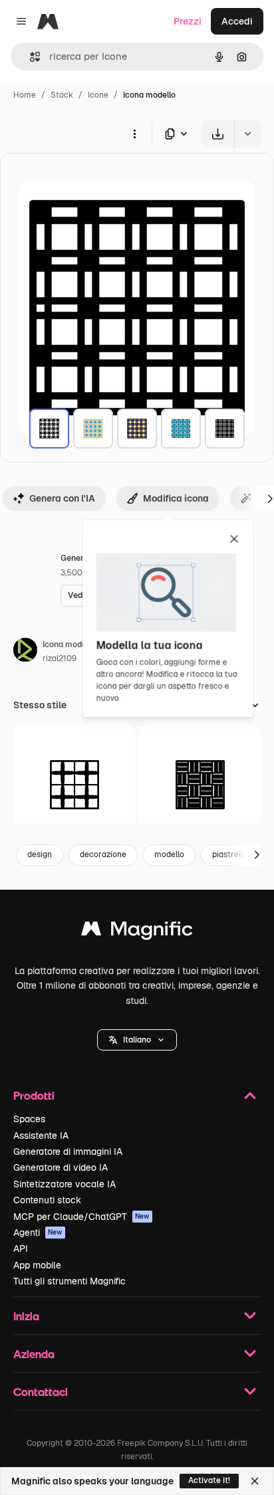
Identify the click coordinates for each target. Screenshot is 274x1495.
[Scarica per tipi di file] (177, 134)
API (20, 1248)
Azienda (34, 1354)
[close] (234, 539)
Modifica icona (176, 498)
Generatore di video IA (60, 1167)
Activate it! (209, 1480)
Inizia (26, 1316)
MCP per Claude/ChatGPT (81, 1217)
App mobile (37, 1265)
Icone (98, 95)
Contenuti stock (47, 1200)
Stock (62, 95)
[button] (137, 1039)
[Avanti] (257, 855)
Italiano (137, 1040)
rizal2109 (59, 658)
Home (24, 95)
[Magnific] (137, 932)
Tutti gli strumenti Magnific (69, 1281)
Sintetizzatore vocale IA (64, 1184)
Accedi (237, 21)
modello (169, 854)
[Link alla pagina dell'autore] (25, 652)
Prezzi (188, 21)
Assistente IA (40, 1136)
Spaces (29, 1119)
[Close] (255, 1481)
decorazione (103, 854)
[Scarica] (218, 134)
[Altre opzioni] (134, 133)
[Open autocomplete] (29, 57)
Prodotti (34, 1095)
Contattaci (40, 1392)
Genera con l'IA (62, 498)
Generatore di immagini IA (67, 1151)
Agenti (38, 1233)
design (39, 854)
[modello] (49, 428)
